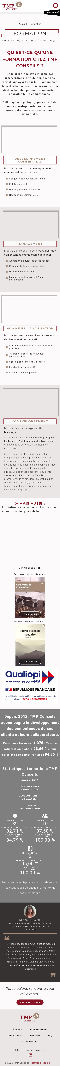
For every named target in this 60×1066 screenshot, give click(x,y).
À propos (17, 1029)
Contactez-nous (30, 1041)
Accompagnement (38, 1029)
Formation (35, 1035)
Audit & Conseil (15, 1035)
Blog (50, 1035)
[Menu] (55, 5)
